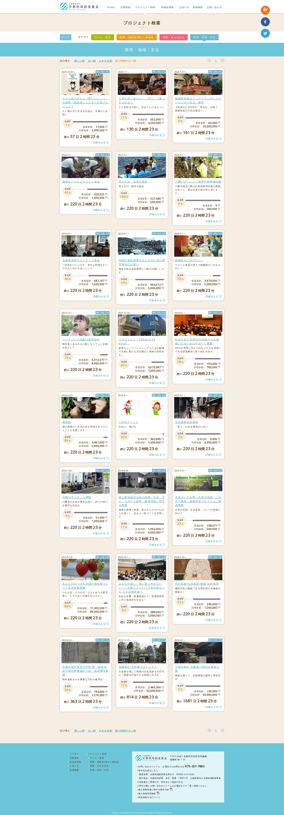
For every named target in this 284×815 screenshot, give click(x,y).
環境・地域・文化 (204, 37)
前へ (209, 60)
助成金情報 (167, 7)
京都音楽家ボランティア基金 (81, 260)
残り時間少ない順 (125, 61)
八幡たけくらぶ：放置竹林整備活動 (198, 181)
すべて (65, 37)
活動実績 (125, 7)
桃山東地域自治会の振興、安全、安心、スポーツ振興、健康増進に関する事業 (142, 501)
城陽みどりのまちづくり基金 (81, 181)
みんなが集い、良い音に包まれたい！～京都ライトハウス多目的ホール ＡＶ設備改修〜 (142, 588)
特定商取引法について (149, 797)
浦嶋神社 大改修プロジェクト (138, 667)
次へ (222, 60)
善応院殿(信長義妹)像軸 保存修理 (197, 584)
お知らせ (184, 7)
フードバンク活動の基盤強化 (81, 339)
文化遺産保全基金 (186, 422)
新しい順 (79, 61)
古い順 (92, 61)
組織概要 (198, 7)
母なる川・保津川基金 (133, 181)
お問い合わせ (214, 7)
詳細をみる (99, 142)
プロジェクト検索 (145, 7)
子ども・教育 (103, 37)
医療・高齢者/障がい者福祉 (137, 37)
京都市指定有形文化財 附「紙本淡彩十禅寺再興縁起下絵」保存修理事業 (85, 671)
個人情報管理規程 (147, 793)
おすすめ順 (105, 61)
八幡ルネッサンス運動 (76, 497)
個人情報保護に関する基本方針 (153, 789)
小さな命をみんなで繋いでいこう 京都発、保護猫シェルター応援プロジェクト (85, 102)
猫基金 (66, 422)
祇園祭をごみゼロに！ (189, 260)
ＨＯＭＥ (111, 7)
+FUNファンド (128, 422)
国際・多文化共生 (173, 37)
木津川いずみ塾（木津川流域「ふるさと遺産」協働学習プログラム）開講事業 (198, 501)
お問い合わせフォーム (149, 766)
